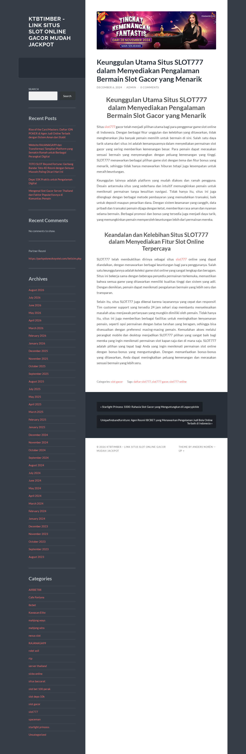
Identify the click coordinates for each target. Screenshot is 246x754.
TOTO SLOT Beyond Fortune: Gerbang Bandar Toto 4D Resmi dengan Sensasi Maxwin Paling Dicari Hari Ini (51, 167)
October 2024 (37, 450)
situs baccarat (37, 681)
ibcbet (32, 605)
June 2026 (35, 305)
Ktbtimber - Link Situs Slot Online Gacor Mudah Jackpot (50, 32)
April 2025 (35, 404)
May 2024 (35, 488)
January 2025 (37, 427)
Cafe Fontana (36, 597)
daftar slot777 (142, 381)
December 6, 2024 (109, 87)
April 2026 (35, 320)
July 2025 (35, 389)
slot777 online (178, 381)
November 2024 (38, 442)
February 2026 (37, 335)
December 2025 (38, 350)
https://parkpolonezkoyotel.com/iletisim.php (55, 258)
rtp (30, 658)
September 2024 (39, 457)
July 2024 (35, 473)
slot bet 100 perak (39, 689)
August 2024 (36, 465)
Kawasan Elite (37, 612)
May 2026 (35, 312)
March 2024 (36, 503)
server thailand (38, 666)
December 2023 (38, 526)
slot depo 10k (37, 696)
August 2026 (36, 290)
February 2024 (37, 511)
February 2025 (37, 419)
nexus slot (35, 635)
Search (34, 89)
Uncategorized (37, 734)
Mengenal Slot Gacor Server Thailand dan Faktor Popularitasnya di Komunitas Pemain (51, 194)
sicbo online (36, 673)
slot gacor (34, 704)
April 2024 (35, 495)
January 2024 (37, 518)
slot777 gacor (160, 381)
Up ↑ (182, 450)
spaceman (35, 719)
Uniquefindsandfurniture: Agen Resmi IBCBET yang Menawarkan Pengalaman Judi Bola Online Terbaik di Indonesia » (156, 421)
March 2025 (36, 411)
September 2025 (39, 373)
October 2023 (37, 541)
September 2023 (39, 549)
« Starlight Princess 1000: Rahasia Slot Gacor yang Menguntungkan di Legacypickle (149, 406)
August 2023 (36, 556)
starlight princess (39, 727)
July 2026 (35, 297)
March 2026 (36, 328)
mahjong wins (37, 627)
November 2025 (38, 358)
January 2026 (37, 343)
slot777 (33, 711)
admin (131, 87)
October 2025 (37, 366)
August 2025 (36, 381)
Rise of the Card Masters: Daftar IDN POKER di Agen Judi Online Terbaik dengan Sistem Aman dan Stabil (51, 133)
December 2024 (38, 434)
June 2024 (35, 480)
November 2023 (38, 533)
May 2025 (35, 396)
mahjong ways (37, 620)
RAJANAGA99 (37, 643)
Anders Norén (203, 446)
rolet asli (34, 650)
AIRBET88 (35, 589)
